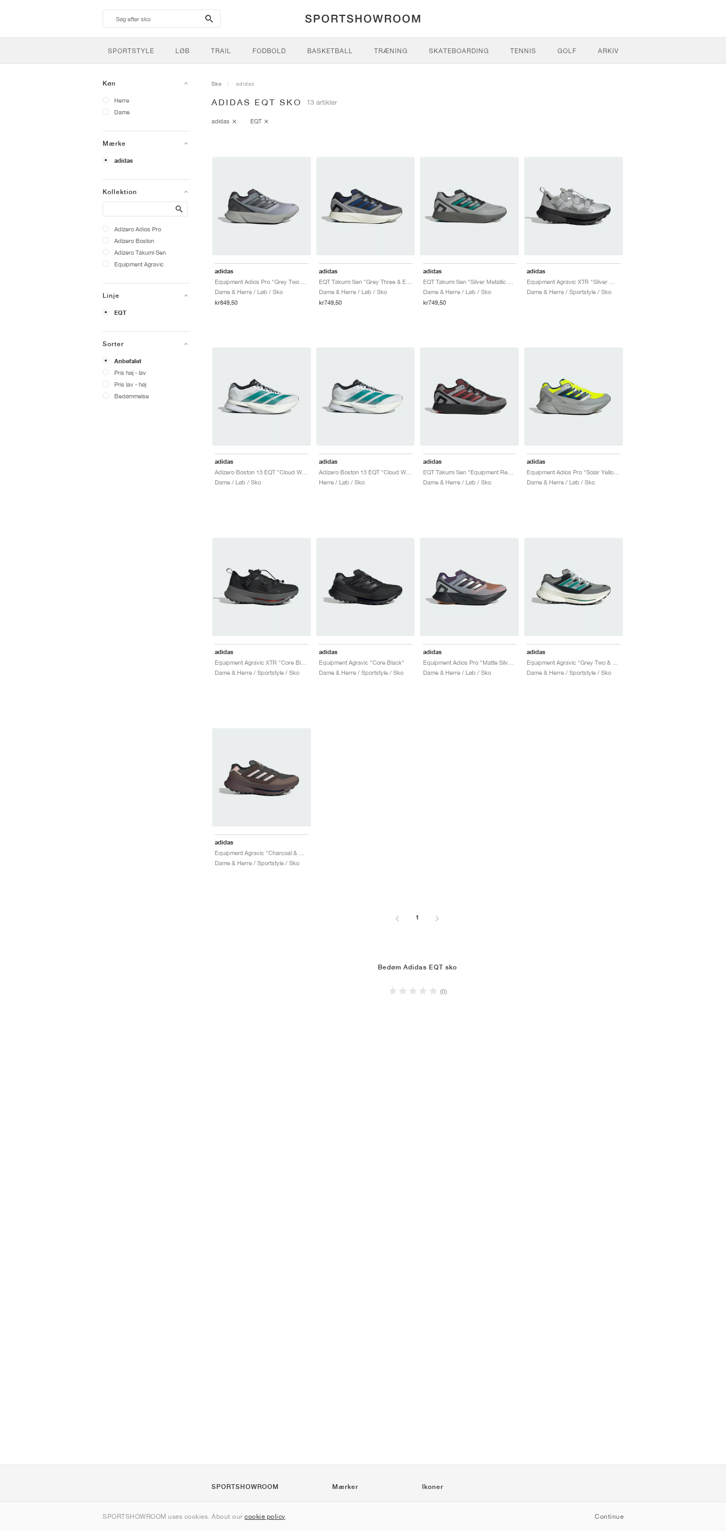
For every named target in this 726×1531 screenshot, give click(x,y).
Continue (609, 1516)
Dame (122, 111)
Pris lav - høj (130, 384)
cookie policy (264, 1516)
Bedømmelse (131, 395)
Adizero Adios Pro (137, 228)
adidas (123, 160)
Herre (121, 100)
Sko (217, 83)
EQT (120, 312)
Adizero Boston (134, 240)
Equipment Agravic (139, 264)
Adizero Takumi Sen (140, 252)
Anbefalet (127, 361)
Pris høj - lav (130, 372)
